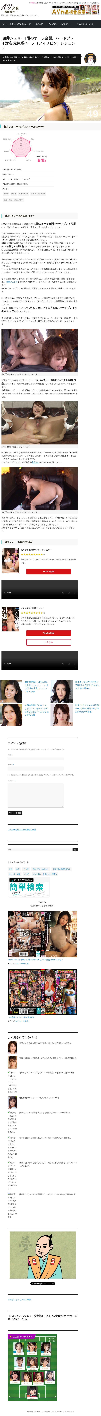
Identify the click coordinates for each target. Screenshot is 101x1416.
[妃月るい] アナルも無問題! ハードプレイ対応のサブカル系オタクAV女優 (87, 708)
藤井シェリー (23, 194)
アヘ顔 (26, 869)
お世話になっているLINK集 (19, 1300)
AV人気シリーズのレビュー (60, 24)
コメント (12, 781)
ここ (80, 3)
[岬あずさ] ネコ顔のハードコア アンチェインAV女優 (39, 1098)
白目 (17, 869)
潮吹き (13, 194)
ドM (10, 869)
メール (11, 764)
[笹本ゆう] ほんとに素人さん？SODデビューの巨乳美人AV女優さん (45, 1138)
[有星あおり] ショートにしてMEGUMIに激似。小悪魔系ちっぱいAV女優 (46, 1073)
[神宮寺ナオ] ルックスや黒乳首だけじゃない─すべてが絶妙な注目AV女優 (47, 1194)
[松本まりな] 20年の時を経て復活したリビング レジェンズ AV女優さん (87, 685)
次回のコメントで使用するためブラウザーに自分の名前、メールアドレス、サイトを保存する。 (43, 775)
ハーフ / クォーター (38, 194)
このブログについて (85, 24)
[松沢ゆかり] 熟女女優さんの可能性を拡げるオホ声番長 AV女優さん (45, 1043)
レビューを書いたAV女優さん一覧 (16, 24)
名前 (10, 755)
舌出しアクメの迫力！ (41, 869)
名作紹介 (69, 1411)
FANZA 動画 (48, 571)
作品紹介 (39, 24)
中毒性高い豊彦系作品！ (61, 869)
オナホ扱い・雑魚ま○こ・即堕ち (45, 874)
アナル (6, 194)
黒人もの (35, 462)
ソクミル (49, 642)
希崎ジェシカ (12, 282)
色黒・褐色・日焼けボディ (13, 200)
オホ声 (26, 874)
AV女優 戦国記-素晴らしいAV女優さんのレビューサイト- (45, 1411)
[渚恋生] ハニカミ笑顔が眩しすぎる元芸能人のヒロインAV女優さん (45, 1113)
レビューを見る (22, 963)
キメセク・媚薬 (14, 874)
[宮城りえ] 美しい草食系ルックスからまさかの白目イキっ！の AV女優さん (47, 1058)
